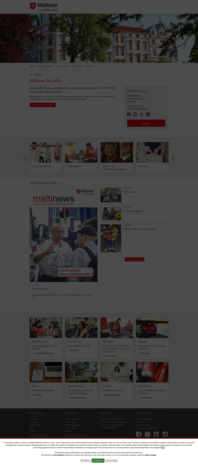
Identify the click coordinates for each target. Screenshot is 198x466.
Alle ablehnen (86, 461)
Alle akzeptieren (98, 461)
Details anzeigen (112, 461)
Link (162, 448)
